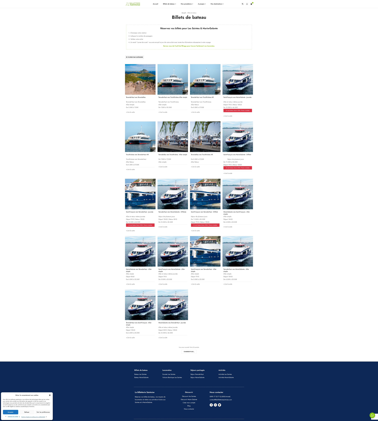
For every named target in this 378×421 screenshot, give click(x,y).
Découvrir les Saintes (189, 396)
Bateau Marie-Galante (141, 377)
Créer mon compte (189, 403)
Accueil (184, 13)
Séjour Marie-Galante (197, 377)
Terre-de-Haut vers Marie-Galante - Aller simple (236, 270)
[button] (50, 395)
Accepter (10, 412)
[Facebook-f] (211, 405)
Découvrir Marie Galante (189, 399)
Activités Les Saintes (225, 374)
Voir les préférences (43, 412)
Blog (188, 406)
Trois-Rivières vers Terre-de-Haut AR (137, 154)
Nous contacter (189, 409)
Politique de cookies (13, 416)
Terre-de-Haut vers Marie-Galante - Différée (172, 212)
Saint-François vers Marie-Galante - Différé (237, 154)
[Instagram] (215, 405)
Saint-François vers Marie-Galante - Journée (237, 97)
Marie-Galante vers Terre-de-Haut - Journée (172, 323)
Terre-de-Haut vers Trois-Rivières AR (202, 97)
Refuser (26, 412)
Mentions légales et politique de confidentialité (33, 417)
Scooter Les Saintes (168, 374)
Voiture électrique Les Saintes (172, 377)
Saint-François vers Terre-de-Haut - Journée (139, 212)
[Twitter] (219, 405)
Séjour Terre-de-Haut (197, 374)
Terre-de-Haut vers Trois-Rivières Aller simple (172, 97)
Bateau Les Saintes (140, 374)
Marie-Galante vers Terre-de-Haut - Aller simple (138, 270)
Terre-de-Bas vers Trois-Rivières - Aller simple (172, 154)
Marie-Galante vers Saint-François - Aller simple (236, 213)
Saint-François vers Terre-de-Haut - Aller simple (203, 270)
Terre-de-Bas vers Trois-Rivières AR (202, 154)
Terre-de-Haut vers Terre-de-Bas (135, 97)
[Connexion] (247, 4)
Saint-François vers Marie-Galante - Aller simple (171, 270)
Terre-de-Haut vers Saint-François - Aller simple (138, 324)
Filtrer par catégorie (135, 57)
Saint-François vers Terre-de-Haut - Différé (204, 212)
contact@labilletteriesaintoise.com (221, 400)
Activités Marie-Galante (226, 377)
